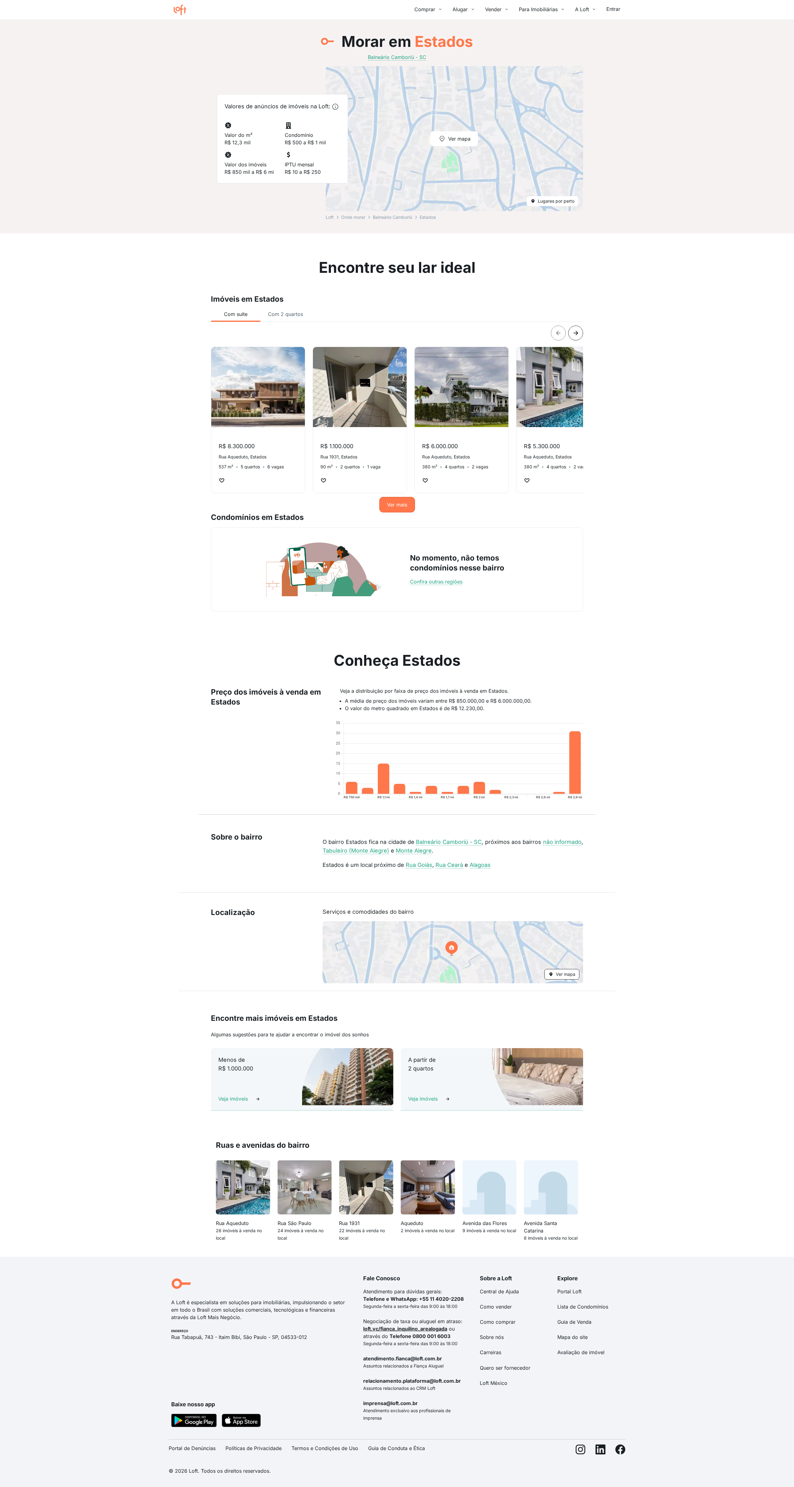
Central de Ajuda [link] (499, 1291)
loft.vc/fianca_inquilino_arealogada (405, 1329)
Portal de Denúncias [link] (192, 1448)
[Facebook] (620, 1450)
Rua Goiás (419, 865)
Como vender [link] (496, 1307)
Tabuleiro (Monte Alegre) (356, 850)
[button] (453, 952)
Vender (493, 9)
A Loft (582, 9)
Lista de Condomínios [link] (582, 1307)
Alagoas (480, 865)
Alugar (460, 9)
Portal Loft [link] (569, 1291)
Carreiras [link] (490, 1352)
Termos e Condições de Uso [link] (325, 1448)
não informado (562, 842)
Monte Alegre (414, 850)
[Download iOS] (241, 1421)
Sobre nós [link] (492, 1337)
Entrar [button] (613, 9)
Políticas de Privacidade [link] (253, 1448)
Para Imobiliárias (538, 9)
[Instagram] (581, 1450)
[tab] (236, 314)
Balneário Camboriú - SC (449, 842)
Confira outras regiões (436, 582)
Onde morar (353, 217)
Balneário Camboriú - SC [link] (397, 57)
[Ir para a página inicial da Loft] (182, 10)
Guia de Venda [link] (574, 1322)
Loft (330, 217)
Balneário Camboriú (392, 217)
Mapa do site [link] (572, 1337)
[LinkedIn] (600, 1450)
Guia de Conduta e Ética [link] (396, 1448)
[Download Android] (194, 1421)
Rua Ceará (449, 865)
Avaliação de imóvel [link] (580, 1352)
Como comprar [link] (497, 1322)
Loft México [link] (493, 1383)
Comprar (424, 9)
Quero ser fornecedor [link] (505, 1368)
